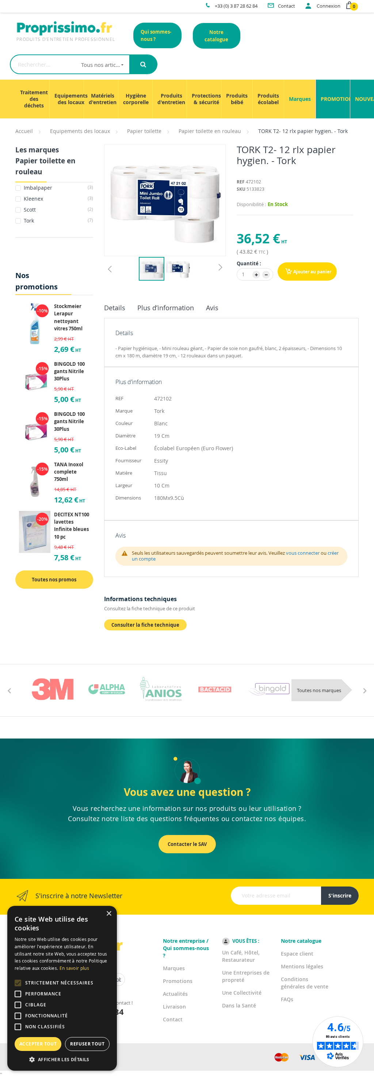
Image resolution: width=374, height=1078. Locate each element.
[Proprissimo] (36, 3)
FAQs (287, 999)
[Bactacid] (214, 689)
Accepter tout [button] (38, 1044)
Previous (9, 690)
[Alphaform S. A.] (106, 689)
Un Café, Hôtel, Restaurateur (241, 956)
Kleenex (58, 198)
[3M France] (52, 689)
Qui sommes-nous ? (156, 35)
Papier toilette (144, 131)
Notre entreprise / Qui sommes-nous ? (186, 948)
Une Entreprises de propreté (246, 976)
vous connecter (303, 553)
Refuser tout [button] (87, 1044)
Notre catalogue (216, 36)
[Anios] (160, 689)
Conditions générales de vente (304, 983)
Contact (173, 1019)
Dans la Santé (239, 1005)
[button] (109, 268)
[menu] (187, 99)
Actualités (175, 993)
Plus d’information (165, 307)
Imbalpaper (58, 187)
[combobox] (70, 64)
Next (365, 690)
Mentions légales (302, 966)
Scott (58, 209)
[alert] (62, 988)
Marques (174, 968)
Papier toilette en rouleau (210, 131)
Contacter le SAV (187, 844)
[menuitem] (34, 99)
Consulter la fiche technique (145, 625)
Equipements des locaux (80, 131)
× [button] (108, 913)
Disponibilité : (251, 204)
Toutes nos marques (319, 690)
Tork (58, 220)
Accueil (24, 131)
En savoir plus (74, 968)
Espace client (297, 953)
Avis (212, 307)
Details (114, 307)
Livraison (174, 1006)
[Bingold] (268, 689)
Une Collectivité (242, 992)
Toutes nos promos (54, 579)
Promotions (177, 981)
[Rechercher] (143, 64)
